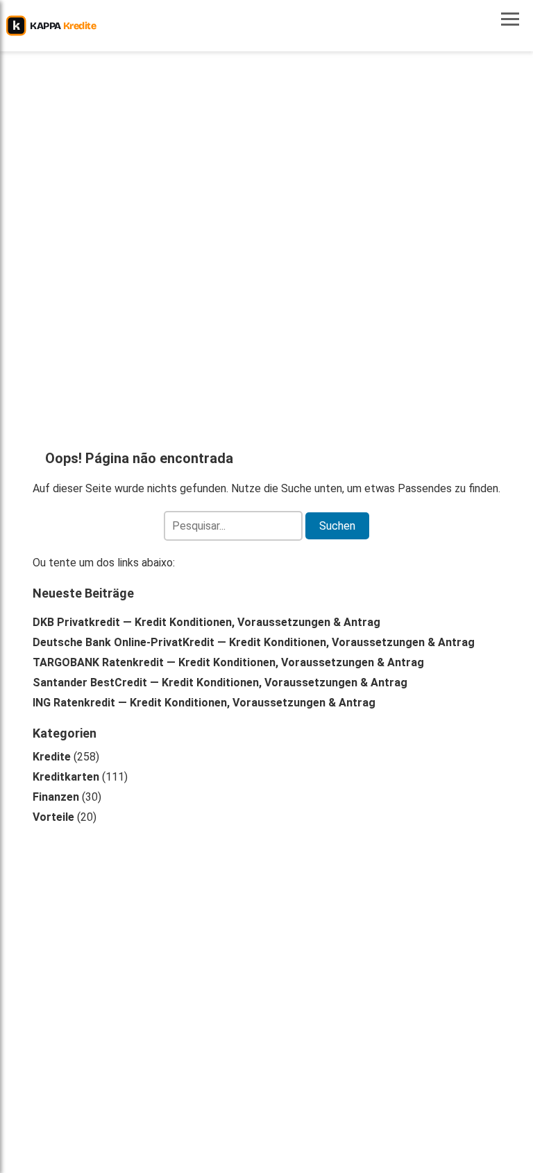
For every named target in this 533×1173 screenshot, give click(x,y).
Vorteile (53, 817)
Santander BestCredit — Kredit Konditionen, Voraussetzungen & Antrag (220, 682)
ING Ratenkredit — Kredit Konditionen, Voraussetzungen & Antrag (204, 702)
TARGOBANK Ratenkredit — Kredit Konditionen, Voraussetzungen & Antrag (228, 662)
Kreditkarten (66, 776)
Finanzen (56, 796)
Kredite (52, 756)
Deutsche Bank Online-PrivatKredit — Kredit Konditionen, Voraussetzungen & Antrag (254, 642)
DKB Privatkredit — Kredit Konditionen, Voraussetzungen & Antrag (206, 622)
